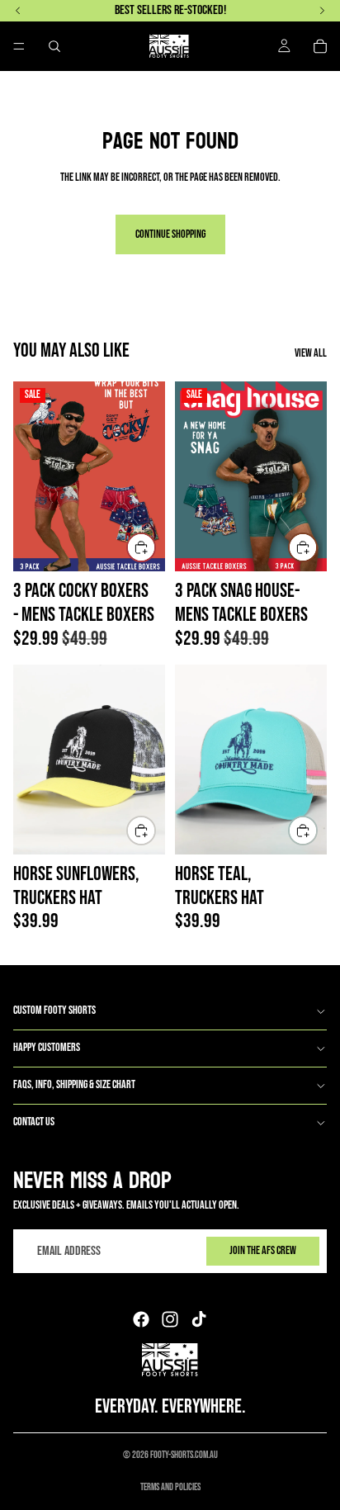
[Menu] (19, 46)
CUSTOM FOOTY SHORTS (54, 1010)
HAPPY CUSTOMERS (46, 1047)
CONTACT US (33, 1122)
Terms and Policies (170, 1487)
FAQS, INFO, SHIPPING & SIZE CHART (74, 1084)
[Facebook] (141, 1319)
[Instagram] (170, 1319)
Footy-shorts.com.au (184, 1455)
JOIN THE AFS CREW (262, 1250)
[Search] (54, 46)
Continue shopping (170, 234)
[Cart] (320, 46)
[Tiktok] (199, 1319)
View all (311, 353)
